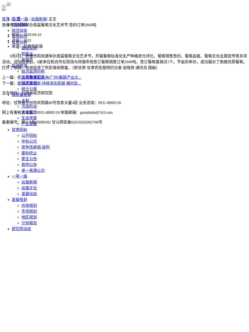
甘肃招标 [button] (19, 130)
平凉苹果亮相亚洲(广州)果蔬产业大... (49, 77)
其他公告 (29, 165)
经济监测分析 (33, 71)
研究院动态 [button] (21, 229)
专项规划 (29, 211)
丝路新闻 (29, 182)
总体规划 (29, 205)
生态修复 (29, 118)
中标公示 (29, 141)
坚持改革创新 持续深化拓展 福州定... (49, 83)
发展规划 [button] (19, 200)
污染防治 (29, 106)
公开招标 (29, 135)
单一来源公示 (33, 170)
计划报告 (29, 223)
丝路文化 (29, 188)
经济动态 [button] (19, 30)
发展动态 (29, 194)
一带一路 (20, 19)
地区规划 (29, 217)
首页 (6, 19)
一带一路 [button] (19, 176)
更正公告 (29, 159)
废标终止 (29, 153)
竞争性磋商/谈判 (35, 147)
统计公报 (29, 89)
